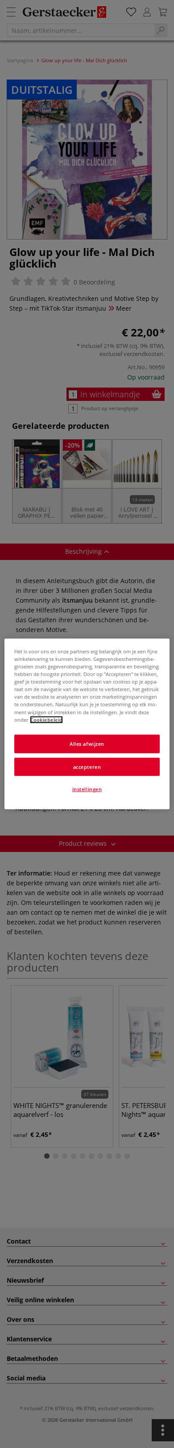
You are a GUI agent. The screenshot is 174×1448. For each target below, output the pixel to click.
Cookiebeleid (46, 719)
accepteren (87, 766)
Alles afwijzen (87, 743)
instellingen (87, 789)
